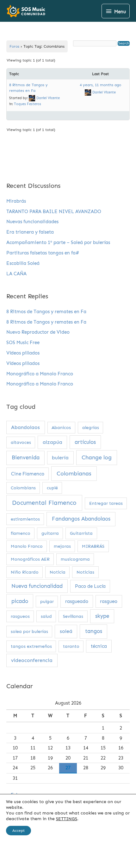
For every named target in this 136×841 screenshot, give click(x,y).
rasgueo (108, 601)
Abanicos (61, 427)
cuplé (52, 488)
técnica (99, 646)
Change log (97, 457)
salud (46, 616)
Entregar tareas (106, 503)
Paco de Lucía (90, 586)
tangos (93, 631)
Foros (14, 46)
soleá (66, 631)
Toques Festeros (27, 104)
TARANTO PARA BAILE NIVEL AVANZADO (53, 211)
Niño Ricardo (25, 572)
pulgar (47, 601)
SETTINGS (66, 818)
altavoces (21, 442)
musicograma (75, 559)
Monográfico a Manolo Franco (39, 374)
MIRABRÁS (93, 546)
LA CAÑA (16, 274)
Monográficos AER (30, 559)
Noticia (57, 572)
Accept (18, 830)
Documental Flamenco (44, 502)
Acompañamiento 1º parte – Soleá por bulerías (58, 242)
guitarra (50, 533)
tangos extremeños (31, 646)
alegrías (90, 427)
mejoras (62, 546)
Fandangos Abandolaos (81, 519)
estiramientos (25, 519)
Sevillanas (73, 616)
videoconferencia (32, 660)
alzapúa (52, 442)
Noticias (85, 572)
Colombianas (74, 473)
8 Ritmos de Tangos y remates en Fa (46, 311)
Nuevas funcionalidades (32, 221)
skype (102, 616)
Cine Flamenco (27, 474)
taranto (71, 646)
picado (19, 601)
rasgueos (20, 616)
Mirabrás (16, 201)
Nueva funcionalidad (37, 586)
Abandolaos (25, 427)
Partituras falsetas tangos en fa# (42, 253)
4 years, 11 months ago (100, 85)
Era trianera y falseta (30, 232)
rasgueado (76, 601)
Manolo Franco (27, 546)
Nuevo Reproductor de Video (38, 332)
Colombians (23, 488)
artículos (85, 442)
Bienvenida (26, 457)
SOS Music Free (23, 342)
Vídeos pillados (23, 353)
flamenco (20, 533)
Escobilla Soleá (23, 263)
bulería (60, 458)
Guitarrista (81, 533)
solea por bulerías (29, 631)
